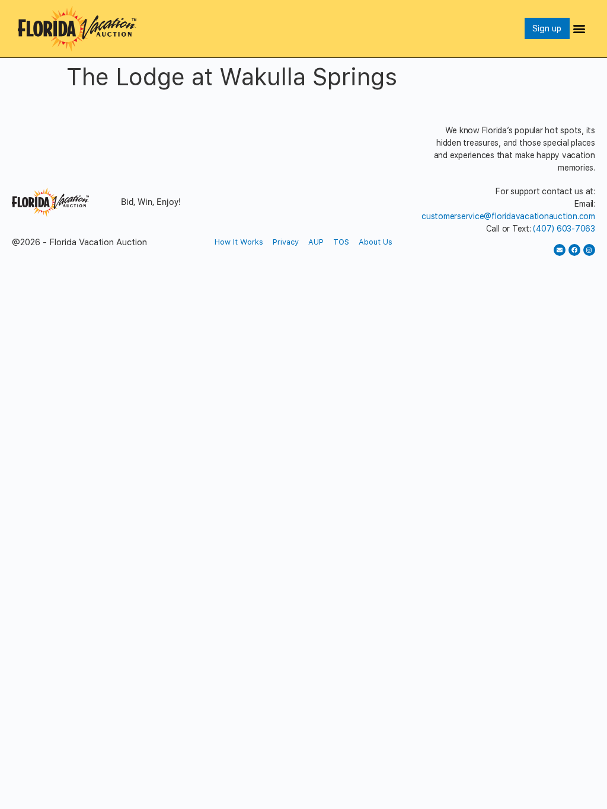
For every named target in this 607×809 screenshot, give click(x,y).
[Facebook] (574, 250)
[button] (579, 28)
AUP (316, 241)
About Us (375, 241)
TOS (341, 241)
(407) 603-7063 (564, 228)
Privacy (286, 241)
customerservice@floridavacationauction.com (508, 216)
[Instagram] (589, 250)
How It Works (239, 241)
